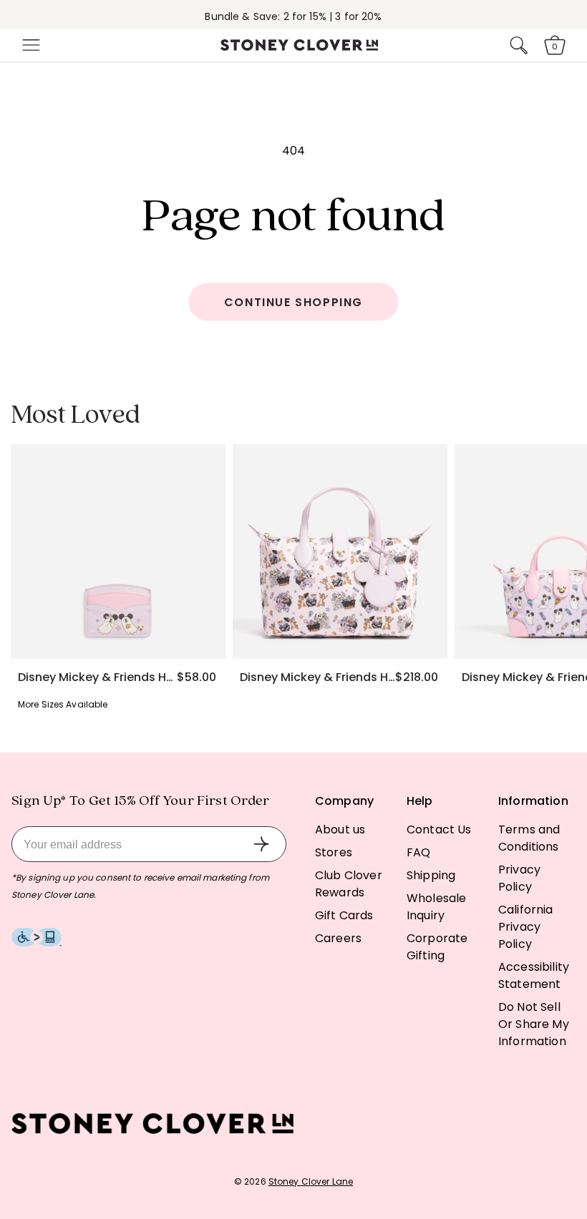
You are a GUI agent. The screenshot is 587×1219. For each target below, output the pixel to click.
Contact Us (439, 829)
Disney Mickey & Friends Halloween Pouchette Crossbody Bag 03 (317, 677)
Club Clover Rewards (348, 884)
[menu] (29, 45)
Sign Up (261, 844)
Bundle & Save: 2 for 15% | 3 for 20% (293, 16)
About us (340, 829)
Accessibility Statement (533, 975)
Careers (338, 938)
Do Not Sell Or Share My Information (533, 1024)
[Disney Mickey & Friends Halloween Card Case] (118, 551)
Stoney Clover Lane (310, 1181)
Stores (333, 852)
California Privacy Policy (525, 926)
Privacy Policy (519, 878)
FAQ (418, 852)
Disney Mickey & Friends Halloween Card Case (97, 677)
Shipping (431, 875)
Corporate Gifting (437, 947)
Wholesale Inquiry (436, 907)
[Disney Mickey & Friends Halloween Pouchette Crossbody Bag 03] (340, 551)
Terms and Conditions (529, 838)
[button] (29, 45)
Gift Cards (344, 915)
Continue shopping (293, 302)
